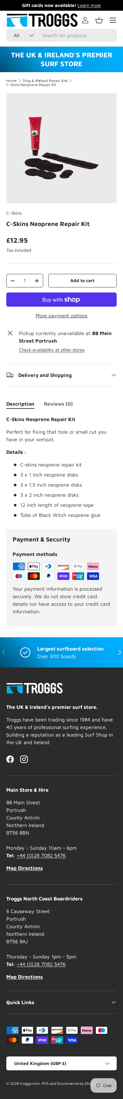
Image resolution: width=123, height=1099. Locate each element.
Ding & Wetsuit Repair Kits (45, 81)
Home (11, 81)
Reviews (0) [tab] (58, 404)
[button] (99, 20)
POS (45, 1083)
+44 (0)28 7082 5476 (41, 855)
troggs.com (30, 1083)
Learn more (89, 5)
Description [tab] (20, 404)
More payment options (61, 315)
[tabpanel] (61, 467)
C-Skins (13, 213)
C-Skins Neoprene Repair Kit (31, 85)
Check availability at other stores (52, 349)
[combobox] (61, 35)
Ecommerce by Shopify (77, 1083)
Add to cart (82, 280)
